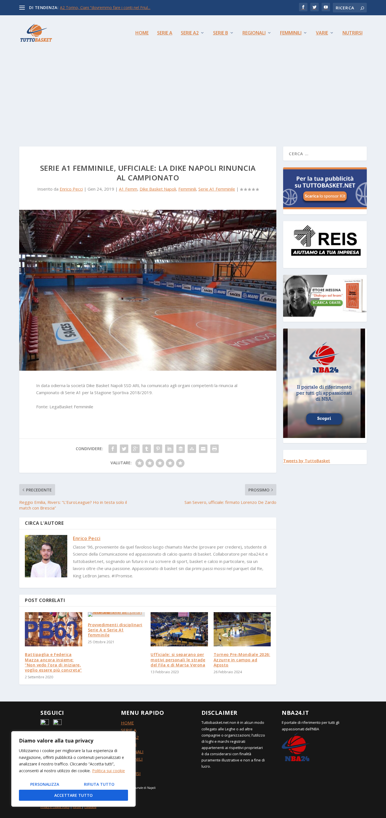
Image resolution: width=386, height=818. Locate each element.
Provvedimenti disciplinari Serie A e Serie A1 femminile (115, 630)
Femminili (291, 33)
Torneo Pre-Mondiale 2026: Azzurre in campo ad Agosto (242, 659)
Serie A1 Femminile (216, 189)
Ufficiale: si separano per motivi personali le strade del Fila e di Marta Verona (178, 659)
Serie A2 (190, 33)
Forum (77, 807)
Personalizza (44, 784)
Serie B (220, 33)
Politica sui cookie (108, 770)
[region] (73, 769)
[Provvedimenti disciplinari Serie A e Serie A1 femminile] (116, 614)
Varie (322, 33)
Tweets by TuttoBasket (306, 460)
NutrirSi (352, 33)
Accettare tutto (73, 795)
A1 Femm (128, 189)
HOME (127, 723)
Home (142, 33)
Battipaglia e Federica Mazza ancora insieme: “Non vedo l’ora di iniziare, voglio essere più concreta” (53, 662)
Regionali (254, 33)
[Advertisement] (193, 92)
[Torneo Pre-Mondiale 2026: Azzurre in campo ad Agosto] (242, 629)
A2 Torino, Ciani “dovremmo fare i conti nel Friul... (105, 7)
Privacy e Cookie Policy (55, 807)
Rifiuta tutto (99, 784)
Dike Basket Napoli (158, 189)
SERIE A (128, 730)
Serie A (164, 33)
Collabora (90, 807)
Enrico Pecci (71, 189)
